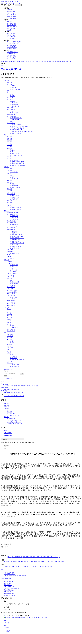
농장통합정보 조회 (12, 52)
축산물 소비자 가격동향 (13, 42)
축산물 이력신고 (11, 14)
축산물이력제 (4, 387)
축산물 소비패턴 (11, 48)
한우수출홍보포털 (9, 593)
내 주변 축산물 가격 (12, 43)
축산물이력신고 (11, 25)
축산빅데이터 (11, 58)
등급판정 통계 (11, 28)
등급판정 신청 (11, 11)
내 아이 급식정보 (12, 38)
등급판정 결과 (11, 13)
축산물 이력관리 (11, 55)
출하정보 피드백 (11, 16)
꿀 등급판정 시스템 (9, 595)
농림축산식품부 (8, 581)
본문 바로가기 (14, 1)
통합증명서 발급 (11, 23)
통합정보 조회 (11, 33)
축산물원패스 (4, 384)
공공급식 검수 (11, 35)
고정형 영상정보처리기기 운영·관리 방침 (15, 575)
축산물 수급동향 (11, 57)
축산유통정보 (4, 391)
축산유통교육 (8, 591)
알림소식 (8, 432)
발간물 (9, 30)
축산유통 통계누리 (9, 590)
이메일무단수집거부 (9, 574)
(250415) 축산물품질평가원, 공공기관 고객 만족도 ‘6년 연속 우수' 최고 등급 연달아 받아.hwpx (33, 557)
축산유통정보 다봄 (9, 586)
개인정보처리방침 (9, 572)
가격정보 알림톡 (11, 18)
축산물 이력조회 (11, 45)
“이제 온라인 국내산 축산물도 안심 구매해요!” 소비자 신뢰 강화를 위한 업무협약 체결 (28, 566)
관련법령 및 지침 (12, 26)
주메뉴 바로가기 (5, 1)
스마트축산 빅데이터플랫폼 (12, 588)
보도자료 (8, 435)
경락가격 (9, 9)
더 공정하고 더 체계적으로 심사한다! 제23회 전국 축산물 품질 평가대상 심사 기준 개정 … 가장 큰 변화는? (34, 561)
